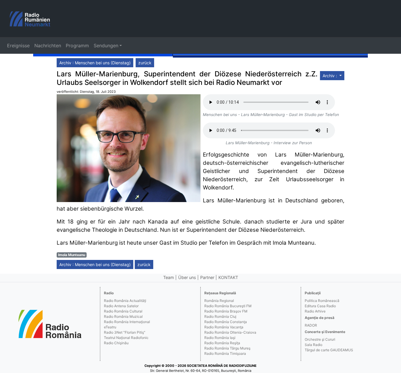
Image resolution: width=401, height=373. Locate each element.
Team (168, 277)
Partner (207, 277)
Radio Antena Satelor (121, 306)
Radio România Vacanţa (223, 327)
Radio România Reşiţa (222, 343)
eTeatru (110, 327)
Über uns (187, 277)
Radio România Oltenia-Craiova (230, 332)
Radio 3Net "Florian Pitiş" (124, 332)
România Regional (219, 300)
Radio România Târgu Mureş (227, 348)
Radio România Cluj (220, 316)
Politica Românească (322, 300)
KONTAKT (228, 277)
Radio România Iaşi (219, 337)
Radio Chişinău (116, 343)
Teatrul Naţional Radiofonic (126, 337)
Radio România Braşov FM (225, 311)
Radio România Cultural (123, 311)
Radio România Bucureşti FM (228, 306)
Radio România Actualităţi (125, 300)
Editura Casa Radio (320, 306)
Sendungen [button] (106, 45)
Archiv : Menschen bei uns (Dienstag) (95, 62)
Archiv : (330, 75)
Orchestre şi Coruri (320, 339)
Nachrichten (47, 45)
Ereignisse (18, 45)
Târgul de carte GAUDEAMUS (329, 350)
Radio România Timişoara (225, 353)
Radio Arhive (315, 311)
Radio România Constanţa (225, 322)
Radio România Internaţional (127, 322)
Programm (77, 45)
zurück (144, 62)
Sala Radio (313, 344)
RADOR (311, 325)
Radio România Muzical (123, 316)
